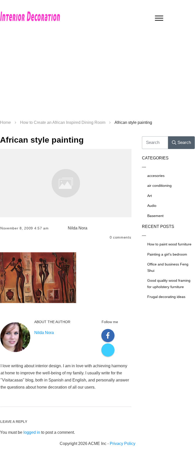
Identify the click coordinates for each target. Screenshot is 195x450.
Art (149, 196)
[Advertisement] (97, 76)
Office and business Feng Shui (167, 267)
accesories (156, 176)
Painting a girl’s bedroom (167, 254)
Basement (155, 216)
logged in (31, 432)
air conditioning (159, 186)
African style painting (42, 139)
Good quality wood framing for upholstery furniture (168, 283)
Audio (151, 206)
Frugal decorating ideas (166, 297)
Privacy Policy (122, 443)
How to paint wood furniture (169, 244)
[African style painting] (66, 183)
